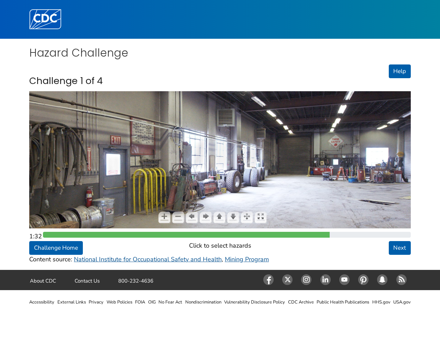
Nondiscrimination (203, 302)
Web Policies (119, 302)
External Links (71, 302)
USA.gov (402, 302)
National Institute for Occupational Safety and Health (148, 259)
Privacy (96, 302)
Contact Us (87, 280)
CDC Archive (301, 302)
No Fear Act (170, 302)
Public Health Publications (343, 302)
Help (399, 71)
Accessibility (41, 302)
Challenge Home (56, 248)
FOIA (140, 302)
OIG (152, 302)
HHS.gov (381, 302)
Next (399, 248)
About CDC (43, 280)
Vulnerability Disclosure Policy (254, 302)
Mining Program (247, 259)
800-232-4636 (135, 280)
